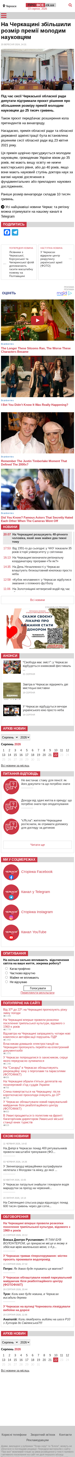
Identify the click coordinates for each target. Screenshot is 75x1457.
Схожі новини (16, 1136)
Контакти (65, 1434)
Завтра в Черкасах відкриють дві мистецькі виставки (45, 686)
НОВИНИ (10, 527)
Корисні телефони (14, 1434)
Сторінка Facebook (37, 872)
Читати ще (37, 844)
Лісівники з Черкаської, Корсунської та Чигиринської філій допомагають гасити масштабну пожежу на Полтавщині (21, 264)
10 (55, 750)
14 (9, 755)
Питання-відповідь (20, 773)
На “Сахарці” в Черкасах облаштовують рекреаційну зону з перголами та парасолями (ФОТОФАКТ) (34, 1071)
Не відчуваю (18, 982)
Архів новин (14, 728)
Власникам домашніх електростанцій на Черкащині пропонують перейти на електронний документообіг (36, 1047)
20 (44, 755)
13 (3, 755)
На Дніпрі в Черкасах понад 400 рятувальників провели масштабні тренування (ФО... (35, 1150)
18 (32, 755)
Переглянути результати (37, 992)
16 (21, 755)
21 (50, 755)
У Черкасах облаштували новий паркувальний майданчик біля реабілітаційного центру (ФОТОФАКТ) (35, 1105)
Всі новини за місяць (15, 765)
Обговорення (15, 1216)
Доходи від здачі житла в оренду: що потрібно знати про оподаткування (46, 802)
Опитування (14, 953)
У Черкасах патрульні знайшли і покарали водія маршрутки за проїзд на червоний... (36, 1186)
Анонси (10, 655)
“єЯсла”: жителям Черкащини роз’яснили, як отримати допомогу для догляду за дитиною (44, 824)
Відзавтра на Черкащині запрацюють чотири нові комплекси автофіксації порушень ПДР (36, 1035)
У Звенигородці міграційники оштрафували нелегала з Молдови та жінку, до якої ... (32, 1168)
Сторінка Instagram (37, 912)
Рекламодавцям (37, 1440)
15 (15, 755)
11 (61, 750)
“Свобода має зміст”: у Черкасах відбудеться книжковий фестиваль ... (47, 665)
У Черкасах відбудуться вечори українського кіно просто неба (45, 708)
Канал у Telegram (35, 892)
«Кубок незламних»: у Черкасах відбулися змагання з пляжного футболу (41, 581)
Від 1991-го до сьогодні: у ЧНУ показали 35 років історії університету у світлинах (42, 550)
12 (67, 750)
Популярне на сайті (21, 1003)
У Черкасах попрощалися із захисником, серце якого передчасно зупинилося (35, 1059)
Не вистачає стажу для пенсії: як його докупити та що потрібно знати (45, 781)
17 (26, 755)
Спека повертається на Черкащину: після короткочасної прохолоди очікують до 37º (31, 1093)
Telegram (8, 216)
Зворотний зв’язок (42, 1434)
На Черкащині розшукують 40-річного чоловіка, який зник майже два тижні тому (40, 538)
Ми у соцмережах (19, 859)
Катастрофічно (20, 968)
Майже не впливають (24, 977)
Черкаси (11, 6)
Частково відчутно (22, 973)
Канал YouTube (33, 932)
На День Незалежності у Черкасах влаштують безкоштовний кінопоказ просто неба (42, 570)
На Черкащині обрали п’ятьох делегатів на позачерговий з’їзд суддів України (32, 1083)
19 (38, 755)
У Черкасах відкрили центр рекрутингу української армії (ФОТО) (51, 258)
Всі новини (37, 600)
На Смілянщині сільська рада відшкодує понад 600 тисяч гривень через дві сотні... (35, 1204)
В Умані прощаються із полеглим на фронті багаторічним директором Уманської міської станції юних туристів (33, 1119)
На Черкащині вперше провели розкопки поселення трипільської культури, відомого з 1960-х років (34, 1023)
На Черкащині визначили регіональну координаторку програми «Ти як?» (38, 559)
